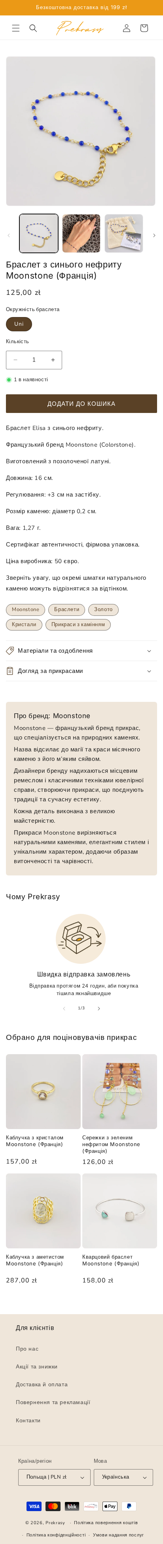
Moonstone (25, 609)
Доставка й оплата (42, 1385)
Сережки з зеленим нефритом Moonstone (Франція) (111, 1144)
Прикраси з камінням (78, 624)
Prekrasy (55, 1523)
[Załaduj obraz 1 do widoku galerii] (38, 233)
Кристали (24, 624)
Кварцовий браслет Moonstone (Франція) (110, 1260)
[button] (16, 28)
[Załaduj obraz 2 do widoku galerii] (81, 233)
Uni (19, 324)
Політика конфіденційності (56, 1535)
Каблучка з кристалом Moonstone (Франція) (35, 1140)
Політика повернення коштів (106, 1523)
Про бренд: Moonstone (52, 716)
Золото (103, 609)
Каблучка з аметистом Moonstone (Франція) (35, 1260)
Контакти (28, 1420)
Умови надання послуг (118, 1535)
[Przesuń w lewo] (8, 235)
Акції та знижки (37, 1366)
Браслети (66, 609)
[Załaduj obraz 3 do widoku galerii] (123, 233)
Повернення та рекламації (53, 1402)
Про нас (27, 1349)
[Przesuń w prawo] (154, 235)
